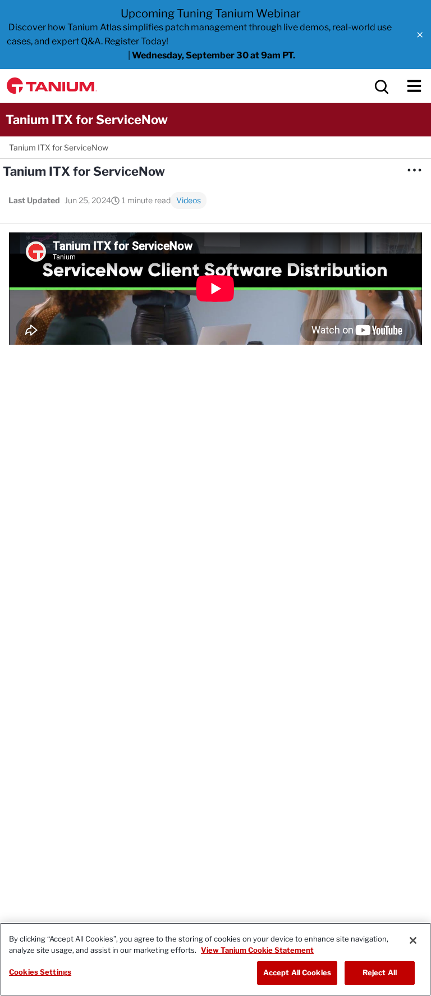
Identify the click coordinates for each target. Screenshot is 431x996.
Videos (188, 200)
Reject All (380, 972)
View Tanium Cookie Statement (257, 949)
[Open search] (380, 85)
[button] (419, 35)
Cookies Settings (40, 971)
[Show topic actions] (414, 170)
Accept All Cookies (297, 972)
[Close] (413, 940)
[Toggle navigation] (414, 85)
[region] (215, 959)
